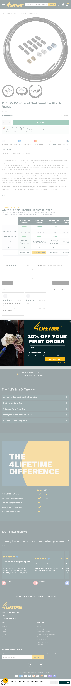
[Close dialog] (69, 322)
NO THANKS (61, 363)
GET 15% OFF (55, 359)
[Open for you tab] (5, 680)
